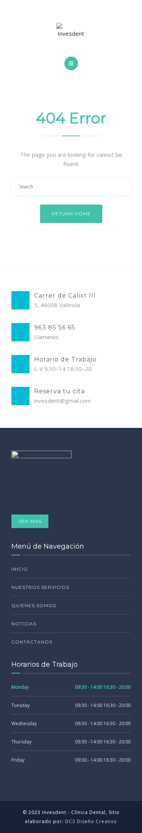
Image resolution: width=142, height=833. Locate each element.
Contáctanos (31, 642)
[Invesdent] (71, 30)
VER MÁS (30, 521)
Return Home (71, 213)
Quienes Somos (33, 605)
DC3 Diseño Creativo (91, 821)
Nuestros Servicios (40, 587)
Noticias (23, 623)
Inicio (19, 569)
